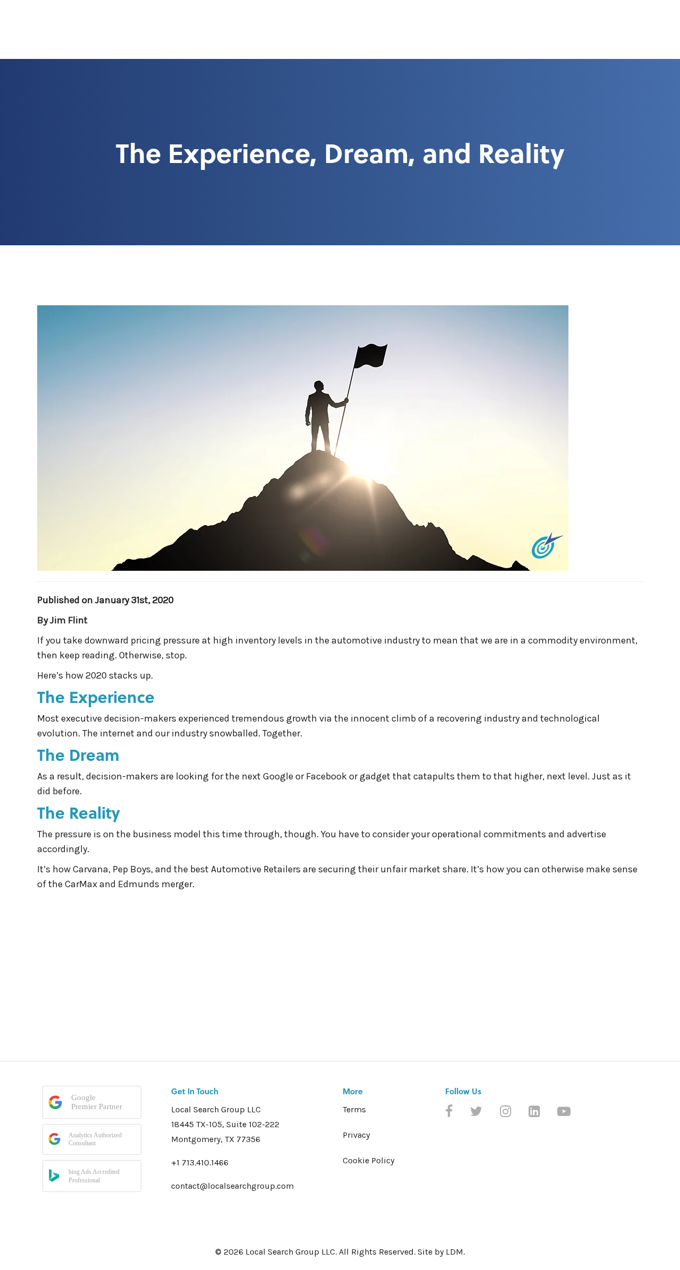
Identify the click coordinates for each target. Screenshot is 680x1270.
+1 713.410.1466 (199, 1162)
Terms (354, 1109)
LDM (454, 1252)
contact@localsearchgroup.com (232, 1186)
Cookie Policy (368, 1160)
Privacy (356, 1135)
